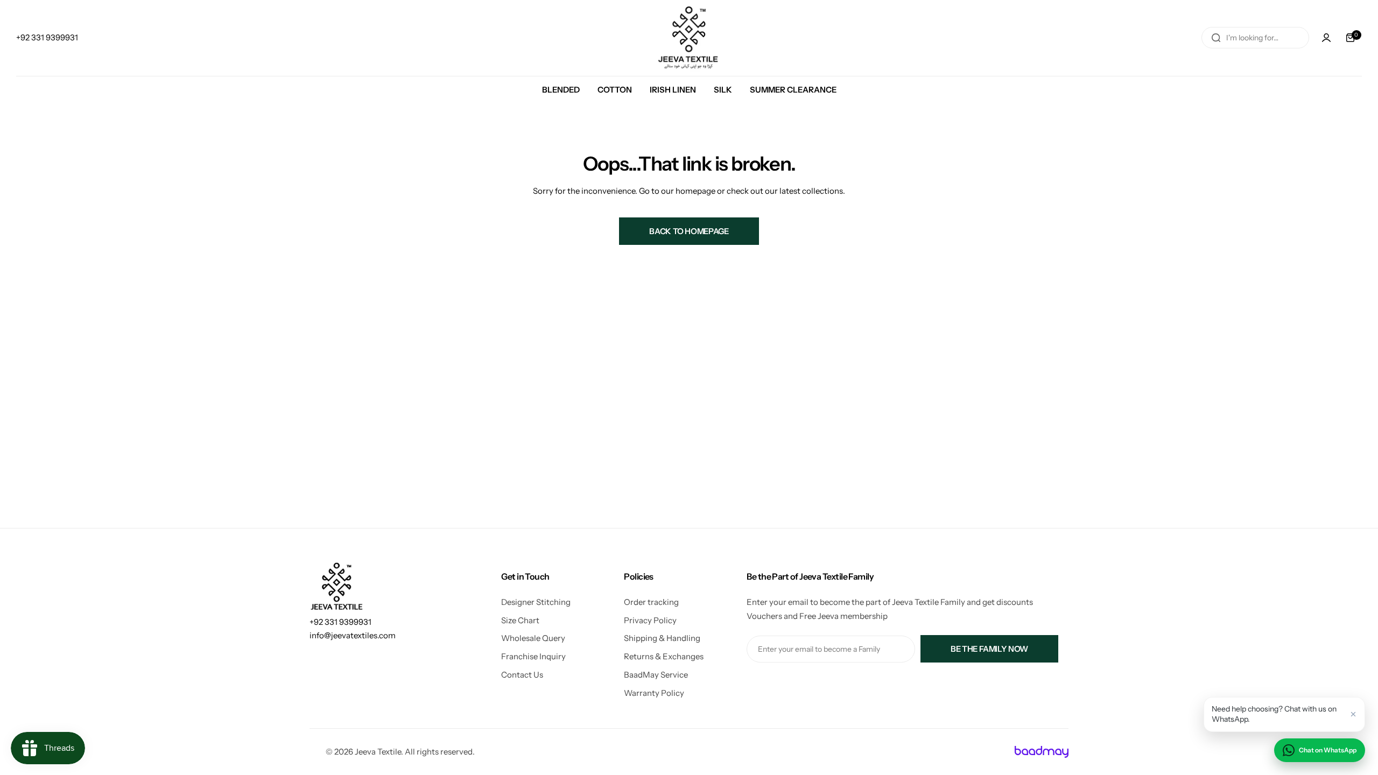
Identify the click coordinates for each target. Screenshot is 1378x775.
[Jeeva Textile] (689, 38)
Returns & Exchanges (664, 656)
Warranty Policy (654, 693)
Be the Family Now (989, 649)
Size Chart (520, 620)
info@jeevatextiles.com (353, 635)
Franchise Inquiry (533, 656)
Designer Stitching (536, 602)
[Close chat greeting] (1353, 714)
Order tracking (651, 602)
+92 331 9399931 (340, 622)
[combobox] (1255, 37)
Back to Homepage (688, 231)
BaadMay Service (656, 675)
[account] (1326, 38)
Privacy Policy (650, 620)
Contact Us (522, 675)
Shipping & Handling (662, 638)
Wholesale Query (533, 638)
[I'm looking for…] (1216, 37)
